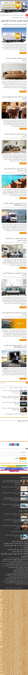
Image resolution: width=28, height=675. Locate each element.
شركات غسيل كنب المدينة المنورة (12, 514)
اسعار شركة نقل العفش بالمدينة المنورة (11, 492)
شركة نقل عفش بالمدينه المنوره (22, 578)
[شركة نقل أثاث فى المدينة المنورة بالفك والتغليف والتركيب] (24, 506)
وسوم (11, 387)
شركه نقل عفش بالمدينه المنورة (22, 579)
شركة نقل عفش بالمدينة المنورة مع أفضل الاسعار (17, 577)
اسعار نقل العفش (25, 562)
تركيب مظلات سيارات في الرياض (14, 470)
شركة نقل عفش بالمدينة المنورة (10, 26)
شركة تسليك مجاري (9, 469)
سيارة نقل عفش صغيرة (7, 565)
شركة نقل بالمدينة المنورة (9, 575)
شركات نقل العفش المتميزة (22, 568)
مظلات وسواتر (24, 470)
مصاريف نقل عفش (12, 579)
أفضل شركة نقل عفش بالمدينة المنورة (14, 24)
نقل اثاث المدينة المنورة (16, 581)
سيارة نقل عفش (16, 565)
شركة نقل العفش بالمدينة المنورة (21, 575)
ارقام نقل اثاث (25, 561)
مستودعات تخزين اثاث (10, 465)
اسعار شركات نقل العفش (6, 561)
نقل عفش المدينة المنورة (22, 582)
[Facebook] (18, 444)
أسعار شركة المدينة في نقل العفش (16, 543)
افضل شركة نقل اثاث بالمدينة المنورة (15, 562)
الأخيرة (25, 387)
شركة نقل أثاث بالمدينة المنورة (17, 574)
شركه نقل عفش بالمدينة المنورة (11, 578)
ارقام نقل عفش (17, 561)
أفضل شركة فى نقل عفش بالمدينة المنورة (16, 546)
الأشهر (21, 387)
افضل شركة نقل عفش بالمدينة (21, 563)
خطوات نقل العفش (10, 563)
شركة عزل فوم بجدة (19, 468)
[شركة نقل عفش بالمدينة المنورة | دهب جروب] (14, 6)
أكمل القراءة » (23, 52)
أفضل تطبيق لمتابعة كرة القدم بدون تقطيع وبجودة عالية (16, 413)
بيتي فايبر (26, 468)
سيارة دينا (6, 564)
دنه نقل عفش (3, 563)
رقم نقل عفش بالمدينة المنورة (14, 564)
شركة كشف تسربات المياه (12, 466)
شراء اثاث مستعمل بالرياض (21, 465)
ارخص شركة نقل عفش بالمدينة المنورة (21, 557)
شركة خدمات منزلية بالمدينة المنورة (19, 531)
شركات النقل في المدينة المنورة (18, 567)
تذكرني (15, 458)
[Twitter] (15, 444)
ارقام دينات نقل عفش (10, 557)
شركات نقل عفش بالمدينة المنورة (20, 571)
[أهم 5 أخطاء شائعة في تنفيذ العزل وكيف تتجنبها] (24, 488)
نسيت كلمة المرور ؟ (22, 461)
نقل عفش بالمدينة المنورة (11, 582)
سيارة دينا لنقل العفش (24, 565)
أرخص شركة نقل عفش (20, 541)
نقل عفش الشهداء (5, 581)
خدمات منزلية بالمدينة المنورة (20, 26)
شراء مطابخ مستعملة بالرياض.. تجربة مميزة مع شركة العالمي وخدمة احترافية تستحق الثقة (11, 482)
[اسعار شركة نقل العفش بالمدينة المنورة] (24, 494)
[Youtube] (13, 444)
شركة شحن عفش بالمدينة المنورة (20, 572)
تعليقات (16, 387)
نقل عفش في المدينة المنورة (22, 583)
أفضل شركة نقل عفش (20, 551)
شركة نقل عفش (24, 576)
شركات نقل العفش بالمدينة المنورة (20, 569)
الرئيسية (25, 17)
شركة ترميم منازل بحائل (10, 468)
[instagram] (10, 444)
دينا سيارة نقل (25, 564)
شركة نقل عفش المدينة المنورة (15, 576)
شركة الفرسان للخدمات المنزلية (12, 535)
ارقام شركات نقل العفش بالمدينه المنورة (15, 559)
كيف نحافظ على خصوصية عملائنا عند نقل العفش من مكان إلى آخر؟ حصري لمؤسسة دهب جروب (11, 499)
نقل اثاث (26, 581)
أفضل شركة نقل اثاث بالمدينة (18, 549)
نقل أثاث (6, 579)
